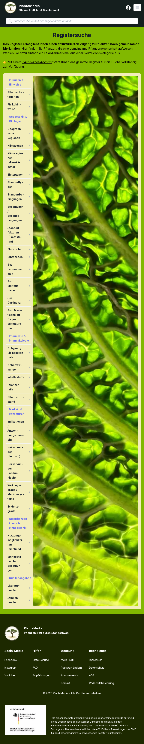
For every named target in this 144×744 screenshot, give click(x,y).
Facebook (10, 659)
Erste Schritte (41, 659)
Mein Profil (67, 659)
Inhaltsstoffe (16, 377)
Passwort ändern (71, 667)
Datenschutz (96, 667)
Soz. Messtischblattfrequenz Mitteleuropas (15, 319)
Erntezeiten (15, 256)
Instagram (10, 667)
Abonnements (69, 675)
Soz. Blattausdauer (14, 286)
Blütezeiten (15, 249)
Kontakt (65, 683)
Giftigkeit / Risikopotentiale (16, 353)
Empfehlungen (41, 675)
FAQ (35, 667)
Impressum (95, 659)
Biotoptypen (15, 174)
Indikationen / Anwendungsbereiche (16, 430)
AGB (91, 675)
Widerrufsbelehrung (101, 683)
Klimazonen (15, 145)
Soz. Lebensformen (15, 269)
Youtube (9, 675)
